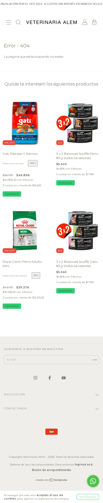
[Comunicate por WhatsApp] (93, 481)
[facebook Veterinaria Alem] (50, 378)
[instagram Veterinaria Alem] (36, 378)
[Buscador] (18, 23)
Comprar (11, 194)
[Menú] (8, 23)
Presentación (13, 163)
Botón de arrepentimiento (51, 470)
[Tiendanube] (51, 481)
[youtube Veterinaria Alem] (63, 378)
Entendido (87, 497)
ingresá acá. (84, 464)
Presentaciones (15, 275)
